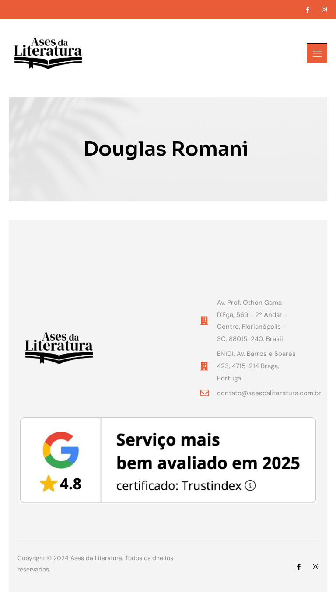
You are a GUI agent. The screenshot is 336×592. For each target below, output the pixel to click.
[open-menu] (317, 53)
